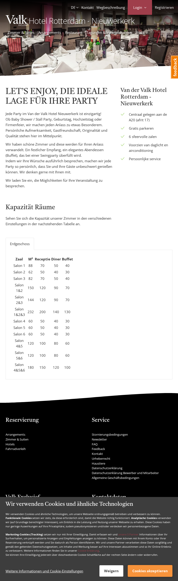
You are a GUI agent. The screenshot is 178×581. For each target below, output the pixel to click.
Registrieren (164, 7)
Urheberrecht (101, 458)
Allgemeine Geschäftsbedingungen (115, 478)
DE (73, 7)
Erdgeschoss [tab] (20, 243)
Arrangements (49, 32)
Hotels (10, 444)
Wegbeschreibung (110, 7)
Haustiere (98, 463)
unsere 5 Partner (128, 534)
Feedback (98, 449)
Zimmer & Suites (21, 32)
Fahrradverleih (16, 449)
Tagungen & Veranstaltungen (109, 32)
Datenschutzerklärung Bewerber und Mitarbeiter (125, 473)
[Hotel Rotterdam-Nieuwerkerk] (70, 24)
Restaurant (73, 32)
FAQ (95, 444)
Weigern (111, 571)
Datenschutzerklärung (107, 468)
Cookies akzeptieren (150, 571)
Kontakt (87, 7)
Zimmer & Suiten (17, 439)
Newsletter (99, 439)
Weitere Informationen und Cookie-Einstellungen (44, 571)
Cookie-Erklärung (88, 550)
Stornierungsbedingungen (110, 434)
